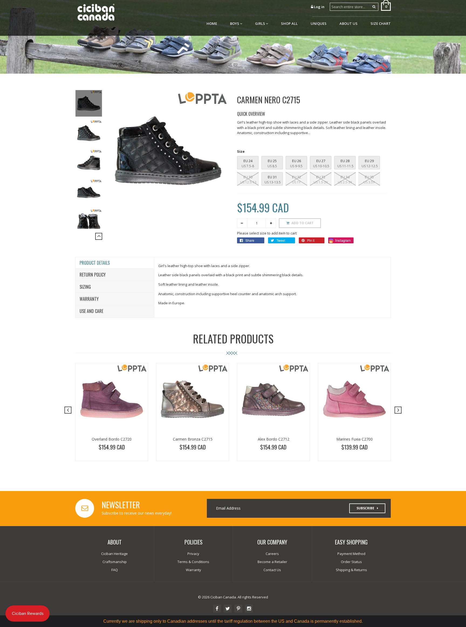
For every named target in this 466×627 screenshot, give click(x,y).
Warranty (89, 299)
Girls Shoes (337, 60)
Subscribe (365, 508)
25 (274, 160)
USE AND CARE (91, 311)
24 (250, 160)
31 (274, 177)
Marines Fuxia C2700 (354, 439)
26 (298, 160)
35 (371, 177)
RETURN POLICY (93, 274)
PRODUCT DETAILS (95, 263)
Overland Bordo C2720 (112, 439)
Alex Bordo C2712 (273, 439)
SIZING (85, 287)
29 (371, 160)
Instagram (342, 240)
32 (298, 177)
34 (347, 177)
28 (347, 160)
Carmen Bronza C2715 (193, 439)
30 (250, 177)
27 (323, 160)
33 (323, 177)
